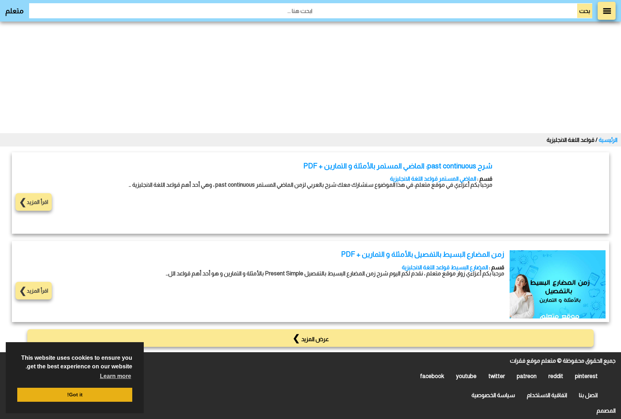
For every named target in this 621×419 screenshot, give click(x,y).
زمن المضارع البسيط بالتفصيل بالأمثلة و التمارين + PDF (422, 254)
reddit (555, 376)
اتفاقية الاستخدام (547, 395)
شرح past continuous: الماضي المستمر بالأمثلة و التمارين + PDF (397, 166)
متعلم (14, 11)
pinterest (586, 376)
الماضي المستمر (457, 179)
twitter (496, 376)
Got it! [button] (75, 394)
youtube (466, 376)
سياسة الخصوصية (493, 395)
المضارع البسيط (469, 267)
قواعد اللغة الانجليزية (414, 179)
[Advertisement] (310, 77)
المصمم (606, 411)
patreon (527, 376)
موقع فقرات (525, 361)
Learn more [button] (115, 376)
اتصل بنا (588, 395)
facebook (432, 376)
